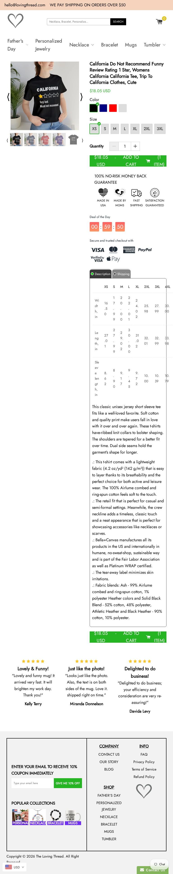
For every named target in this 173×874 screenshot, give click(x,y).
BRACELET (109, 824)
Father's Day (15, 44)
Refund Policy (144, 776)
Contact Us (154, 870)
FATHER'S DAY (109, 795)
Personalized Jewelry (48, 44)
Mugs (131, 44)
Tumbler (152, 44)
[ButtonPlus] (135, 146)
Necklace (79, 44)
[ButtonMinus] (114, 146)
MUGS (109, 831)
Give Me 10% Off (68, 783)
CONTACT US (109, 754)
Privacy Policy (144, 761)
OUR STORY (109, 761)
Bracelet (109, 44)
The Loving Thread (50, 856)
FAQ (144, 754)
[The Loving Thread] (23, 21)
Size (93, 119)
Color (94, 100)
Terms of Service (144, 769)
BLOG (109, 769)
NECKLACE (109, 816)
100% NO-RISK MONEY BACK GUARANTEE (120, 179)
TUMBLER (109, 839)
